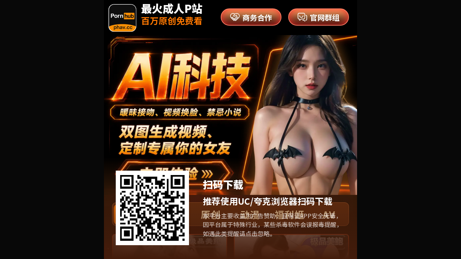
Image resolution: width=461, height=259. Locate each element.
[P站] (122, 18)
